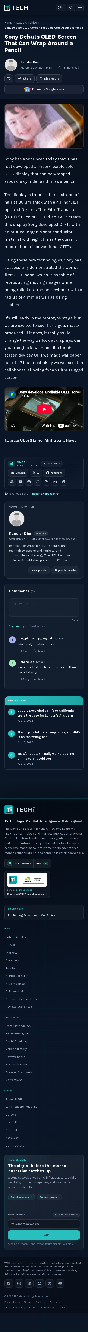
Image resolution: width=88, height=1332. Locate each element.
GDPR (62, 1307)
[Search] (71, 7)
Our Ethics (48, 915)
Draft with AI (53, 463)
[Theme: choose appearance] (61, 7)
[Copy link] (46, 482)
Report (41, 650)
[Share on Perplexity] (20, 482)
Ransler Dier (30, 62)
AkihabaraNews (60, 440)
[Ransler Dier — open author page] (10, 64)
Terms (27, 1302)
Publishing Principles (23, 915)
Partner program (49, 1197)
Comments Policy (14, 1307)
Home (8, 22)
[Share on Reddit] (29, 482)
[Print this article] (63, 482)
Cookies (40, 1302)
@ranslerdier (17, 538)
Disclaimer (56, 1302)
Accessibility (47, 1307)
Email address (16, 1214)
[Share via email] (55, 482)
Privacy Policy (12, 1302)
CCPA (32, 1307)
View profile (39, 570)
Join (47, 1234)
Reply (26, 650)
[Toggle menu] (80, 7)
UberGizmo (31, 440)
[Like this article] (8, 78)
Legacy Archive (26, 22)
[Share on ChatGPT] (12, 482)
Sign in (14, 626)
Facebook (56, 472)
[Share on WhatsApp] (37, 482)
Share (27, 78)
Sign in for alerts (65, 570)
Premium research (21, 1197)
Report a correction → (45, 493)
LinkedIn (21, 472)
